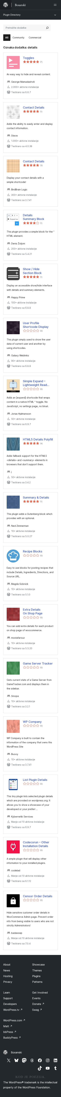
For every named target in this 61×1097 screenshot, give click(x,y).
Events (36, 998)
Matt (7, 1026)
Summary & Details (36, 497)
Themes (37, 970)
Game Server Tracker (38, 663)
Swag (37, 1009)
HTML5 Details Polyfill (38, 439)
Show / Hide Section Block (32, 270)
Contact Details (33, 107)
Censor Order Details (37, 896)
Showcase (38, 964)
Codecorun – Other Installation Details (36, 844)
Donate (38, 1004)
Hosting (8, 976)
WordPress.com (14, 1020)
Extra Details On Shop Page (32, 611)
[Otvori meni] (56, 5)
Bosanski (16, 1052)
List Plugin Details (35, 780)
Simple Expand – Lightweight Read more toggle (35, 383)
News (6, 970)
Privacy (7, 981)
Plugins (36, 976)
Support (8, 998)
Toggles (28, 58)
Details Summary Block (33, 217)
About (6, 964)
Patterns (37, 981)
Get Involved (40, 992)
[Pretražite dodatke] (47, 28)
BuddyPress (12, 1037)
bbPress (9, 1032)
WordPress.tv (13, 1009)
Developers (10, 1004)
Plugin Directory (11, 14)
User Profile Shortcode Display (35, 325)
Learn (6, 992)
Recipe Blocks (32, 551)
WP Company (32, 721)
